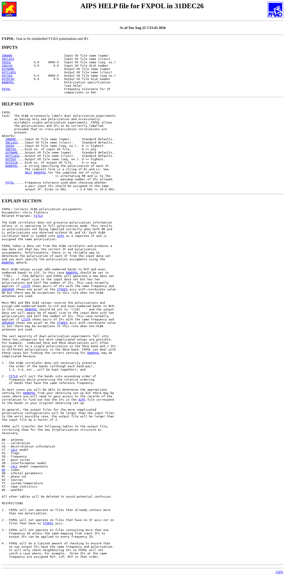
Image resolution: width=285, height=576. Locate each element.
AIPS (60, 236)
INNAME (7, 55)
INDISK (7, 65)
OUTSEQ (7, 75)
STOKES (62, 289)
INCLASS (8, 59)
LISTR (25, 286)
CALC (14, 449)
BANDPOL (8, 82)
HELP (28, 172)
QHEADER (8, 289)
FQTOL (6, 89)
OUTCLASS (9, 72)
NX (3, 469)
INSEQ (6, 62)
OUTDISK (8, 79)
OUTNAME (8, 69)
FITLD (38, 215)
